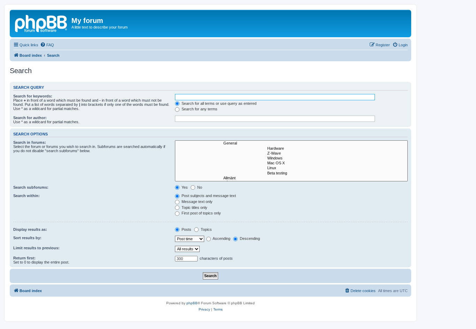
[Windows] (291, 158)
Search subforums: (30, 187)
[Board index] (41, 22)
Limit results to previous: (36, 248)
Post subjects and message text (208, 196)
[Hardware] (291, 148)
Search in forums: (29, 142)
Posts (186, 229)
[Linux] (291, 168)
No (199, 187)
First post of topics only (201, 213)
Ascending (221, 238)
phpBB (192, 303)
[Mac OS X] (291, 163)
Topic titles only (194, 207)
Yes (184, 187)
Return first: (24, 258)
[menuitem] (47, 45)
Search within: (26, 196)
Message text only (197, 201)
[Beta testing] (291, 173)
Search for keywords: (32, 96)
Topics (206, 229)
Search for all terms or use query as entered (218, 103)
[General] (291, 143)
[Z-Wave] (291, 153)
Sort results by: (27, 238)
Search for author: (30, 118)
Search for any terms (199, 109)
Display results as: (30, 229)
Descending (249, 238)
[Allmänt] (291, 178)
